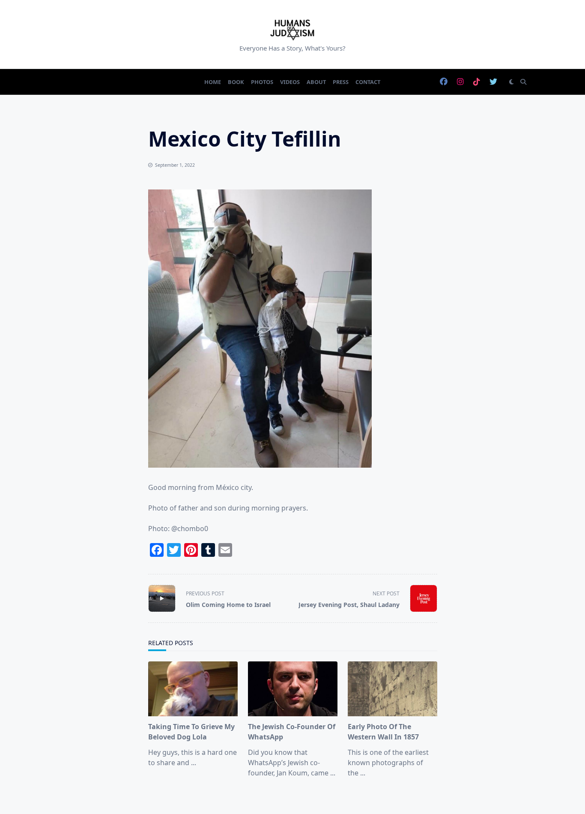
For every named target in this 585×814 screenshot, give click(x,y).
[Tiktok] (476, 82)
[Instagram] (460, 82)
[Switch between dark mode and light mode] (511, 82)
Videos (290, 82)
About (316, 82)
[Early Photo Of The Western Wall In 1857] (392, 688)
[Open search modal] (523, 82)
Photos (262, 82)
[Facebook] (444, 82)
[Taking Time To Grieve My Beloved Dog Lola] (193, 688)
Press (341, 82)
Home (212, 82)
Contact (367, 82)
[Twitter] (493, 82)
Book (236, 82)
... (193, 762)
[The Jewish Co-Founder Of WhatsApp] (292, 688)
